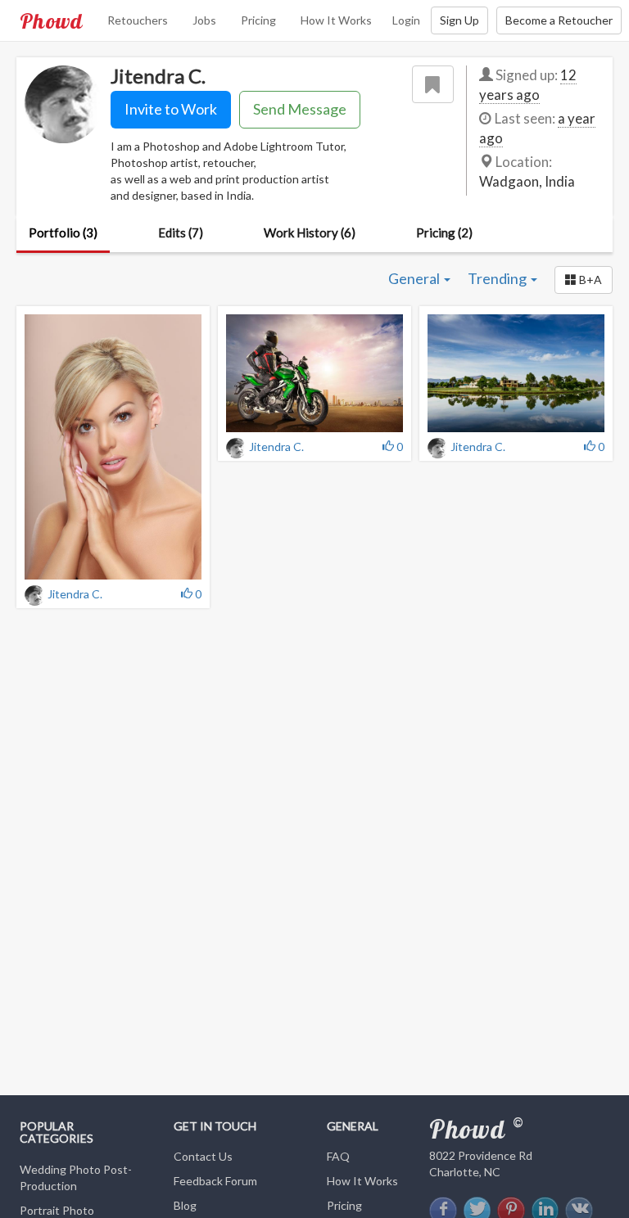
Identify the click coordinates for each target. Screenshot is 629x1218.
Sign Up (459, 20)
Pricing (258, 20)
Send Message (299, 109)
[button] (583, 280)
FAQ (338, 1156)
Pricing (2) (444, 232)
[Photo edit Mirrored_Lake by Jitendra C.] (516, 373)
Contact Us (203, 1156)
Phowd (51, 20)
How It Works (336, 20)
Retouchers (137, 20)
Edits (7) (180, 232)
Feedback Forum (215, 1181)
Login (406, 20)
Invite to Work (170, 109)
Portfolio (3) (63, 232)
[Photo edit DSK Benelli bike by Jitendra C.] (314, 373)
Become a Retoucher (559, 20)
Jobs (204, 20)
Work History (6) (309, 232)
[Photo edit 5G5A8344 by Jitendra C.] (113, 447)
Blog (185, 1205)
